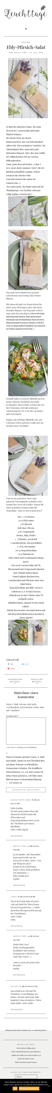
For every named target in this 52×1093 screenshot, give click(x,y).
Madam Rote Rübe (21, 800)
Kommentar (12, 716)
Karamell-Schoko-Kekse (26, 1059)
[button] (26, 29)
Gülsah (15, 986)
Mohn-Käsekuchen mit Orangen (26, 1062)
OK (15, 1089)
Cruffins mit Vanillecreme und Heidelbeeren (26, 1055)
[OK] (49, 1086)
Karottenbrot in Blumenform (26, 1048)
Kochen (26, 42)
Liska (14, 897)
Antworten (17, 836)
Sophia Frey (21, 52)
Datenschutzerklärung (29, 1089)
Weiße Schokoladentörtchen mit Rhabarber (26, 1052)
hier (8, 408)
